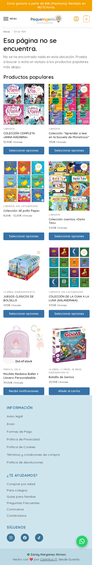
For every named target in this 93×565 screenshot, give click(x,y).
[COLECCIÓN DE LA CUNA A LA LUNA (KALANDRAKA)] (69, 267)
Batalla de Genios (61, 377)
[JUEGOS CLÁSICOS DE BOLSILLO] (23, 267)
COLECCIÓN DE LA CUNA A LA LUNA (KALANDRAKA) (69, 298)
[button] (86, 19)
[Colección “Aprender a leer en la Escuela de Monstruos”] (69, 104)
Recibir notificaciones (24, 391)
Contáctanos (16, 516)
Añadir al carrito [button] (69, 391)
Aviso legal (15, 416)
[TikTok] (39, 538)
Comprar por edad (21, 484)
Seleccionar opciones (24, 150)
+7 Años (65, 369)
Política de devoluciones (25, 462)
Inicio (6, 31)
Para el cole (12, 369)
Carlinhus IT (48, 559)
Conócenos (15, 509)
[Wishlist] (38, 89)
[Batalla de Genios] (69, 344)
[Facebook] (25, 538)
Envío (11, 424)
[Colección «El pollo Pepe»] (23, 181)
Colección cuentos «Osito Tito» (67, 221)
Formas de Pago (19, 432)
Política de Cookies (21, 447)
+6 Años (54, 369)
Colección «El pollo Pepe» (21, 210)
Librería (9, 128)
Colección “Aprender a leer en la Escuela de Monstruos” (69, 135)
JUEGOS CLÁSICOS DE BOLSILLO (18, 298)
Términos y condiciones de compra (33, 455)
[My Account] (76, 19)
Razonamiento (25, 292)
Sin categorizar (27, 206)
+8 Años (76, 369)
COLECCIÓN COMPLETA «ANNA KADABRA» (19, 135)
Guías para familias (21, 497)
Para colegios (17, 490)
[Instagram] (11, 538)
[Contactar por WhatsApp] (82, 541)
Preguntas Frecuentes (23, 503)
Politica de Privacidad (23, 439)
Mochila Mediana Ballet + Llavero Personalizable (20, 375)
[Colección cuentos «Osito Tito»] (69, 186)
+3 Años (8, 292)
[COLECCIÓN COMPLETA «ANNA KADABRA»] (23, 104)
